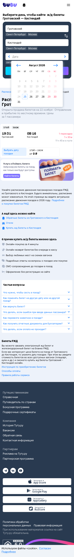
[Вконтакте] (13, 469)
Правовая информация (48, 525)
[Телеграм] (5, 469)
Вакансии (9, 430)
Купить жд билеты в (23, 227)
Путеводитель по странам (19, 402)
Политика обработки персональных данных (17, 523)
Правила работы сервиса (15, 375)
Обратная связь (12, 435)
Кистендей (32, 137)
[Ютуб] (20, 469)
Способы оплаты (11, 371)
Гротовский (7, 137)
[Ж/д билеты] (24, 5)
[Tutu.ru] (11, 5)
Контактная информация (18, 440)
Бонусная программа (16, 407)
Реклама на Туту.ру (15, 453)
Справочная (10, 397)
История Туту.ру (13, 425)
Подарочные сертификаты (19, 412)
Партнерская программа (18, 458)
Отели (9, 222)
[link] (11, 176)
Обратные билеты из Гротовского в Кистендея (32, 217)
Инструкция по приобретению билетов (24, 366)
